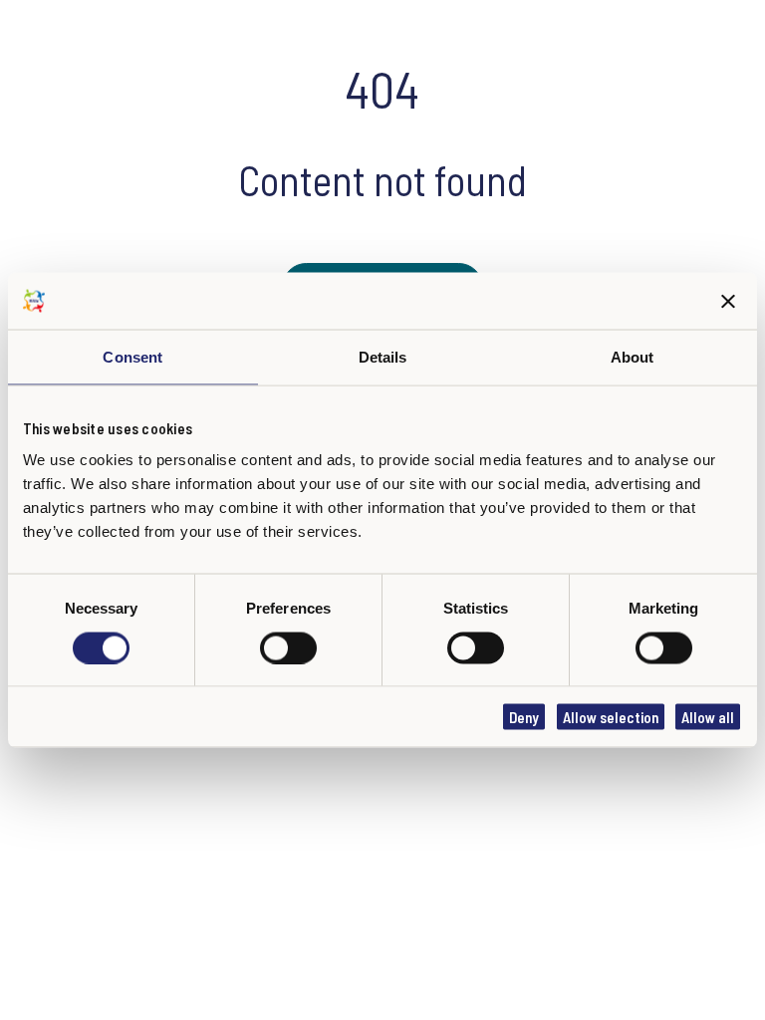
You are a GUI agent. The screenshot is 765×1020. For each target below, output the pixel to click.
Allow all (707, 717)
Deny (524, 717)
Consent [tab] (132, 357)
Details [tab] (383, 357)
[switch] (288, 647)
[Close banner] (728, 301)
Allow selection (610, 717)
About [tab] (632, 357)
